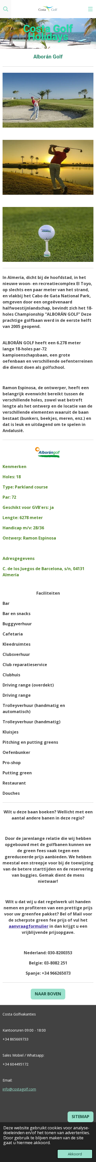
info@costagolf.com (19, 1089)
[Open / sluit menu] (90, 9)
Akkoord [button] (75, 1154)
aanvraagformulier (28, 926)
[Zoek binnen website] (5, 9)
